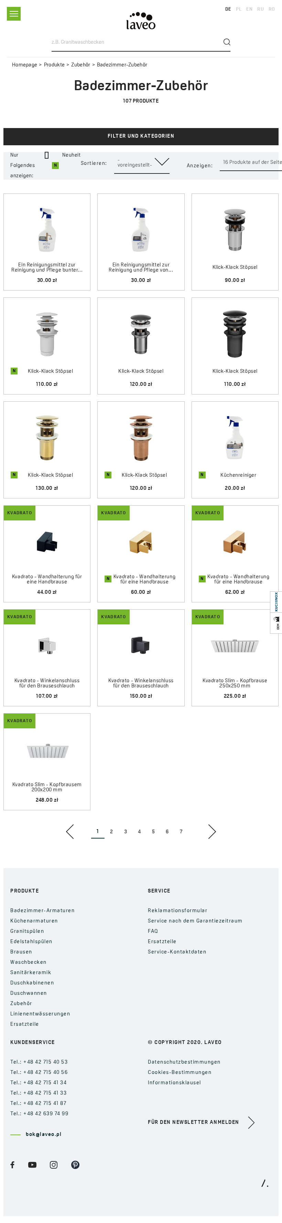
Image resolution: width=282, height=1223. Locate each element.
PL (238, 9)
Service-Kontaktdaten (177, 952)
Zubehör (80, 65)
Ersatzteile (24, 1024)
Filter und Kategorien (141, 136)
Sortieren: (94, 163)
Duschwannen (28, 993)
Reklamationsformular (177, 911)
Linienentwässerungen (40, 1014)
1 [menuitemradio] (98, 831)
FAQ (153, 931)
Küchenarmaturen (34, 921)
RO (272, 9)
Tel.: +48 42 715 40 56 (39, 1072)
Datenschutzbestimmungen (184, 1062)
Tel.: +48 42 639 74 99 (39, 1114)
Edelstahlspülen (31, 942)
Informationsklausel (174, 1083)
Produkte (54, 65)
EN (249, 9)
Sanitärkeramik (30, 973)
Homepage (24, 65)
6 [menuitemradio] (167, 832)
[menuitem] (70, 831)
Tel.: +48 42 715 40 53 (39, 1062)
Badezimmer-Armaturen (42, 911)
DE (228, 9)
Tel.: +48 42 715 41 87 (38, 1103)
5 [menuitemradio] (153, 832)
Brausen (21, 952)
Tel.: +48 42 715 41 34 (38, 1083)
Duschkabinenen (32, 983)
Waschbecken (28, 962)
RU (260, 9)
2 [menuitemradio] (111, 832)
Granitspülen (27, 931)
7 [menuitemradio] (181, 832)
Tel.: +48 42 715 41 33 (38, 1093)
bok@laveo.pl (44, 1134)
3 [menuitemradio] (125, 832)
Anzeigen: (200, 166)
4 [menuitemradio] (139, 832)
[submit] (227, 42)
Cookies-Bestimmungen (179, 1072)
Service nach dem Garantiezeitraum (195, 921)
